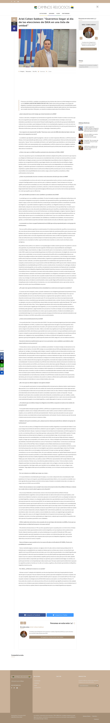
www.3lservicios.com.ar (16, 717)
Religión (22, 71)
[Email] (2, 369)
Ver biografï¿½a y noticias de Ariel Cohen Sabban (52, 637)
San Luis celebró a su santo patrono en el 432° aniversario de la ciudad (91, 136)
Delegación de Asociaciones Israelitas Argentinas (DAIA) (88, 66)
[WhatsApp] (2, 365)
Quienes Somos (87, 716)
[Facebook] (12, 1)
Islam (58, 13)
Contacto (96, 719)
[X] (2, 361)
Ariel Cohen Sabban (37, 627)
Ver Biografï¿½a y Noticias (89, 48)
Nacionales (28, 71)
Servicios (94, 716)
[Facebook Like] (2, 354)
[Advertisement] (47, 87)
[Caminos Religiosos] (55, 7)
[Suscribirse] (97, 686)
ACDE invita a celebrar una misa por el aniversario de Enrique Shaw (90, 148)
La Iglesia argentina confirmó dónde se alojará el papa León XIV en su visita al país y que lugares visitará (91, 129)
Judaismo (51, 13)
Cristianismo (66, 13)
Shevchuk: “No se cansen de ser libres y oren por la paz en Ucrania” (91, 142)
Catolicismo (43, 13)
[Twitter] (15, 1)
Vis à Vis (35, 71)
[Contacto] (18, 1)
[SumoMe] (2, 373)
